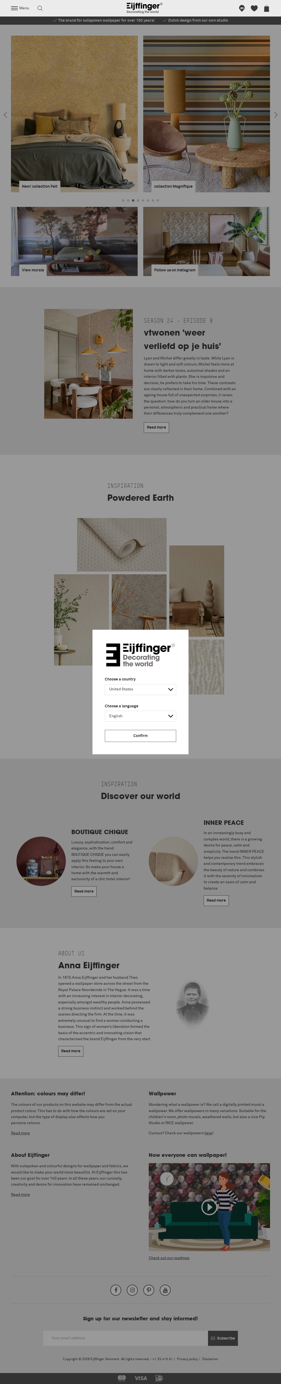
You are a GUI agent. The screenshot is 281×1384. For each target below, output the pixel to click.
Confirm (140, 736)
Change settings (18, 1377)
